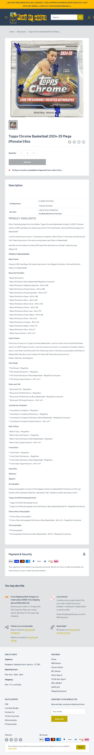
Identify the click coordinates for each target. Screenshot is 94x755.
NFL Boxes (56, 671)
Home (12, 32)
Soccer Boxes (57, 667)
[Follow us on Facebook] (6, 739)
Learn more (12, 748)
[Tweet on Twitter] (79, 142)
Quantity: (13, 153)
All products (21, 32)
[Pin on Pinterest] (74, 142)
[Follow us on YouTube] (16, 739)
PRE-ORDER (56, 683)
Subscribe (59, 719)
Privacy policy (11, 724)
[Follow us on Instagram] (11, 739)
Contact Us (9, 712)
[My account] (89, 17)
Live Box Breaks (12, 708)
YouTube (32, 637)
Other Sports (56, 675)
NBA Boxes (56, 663)
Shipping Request (59, 691)
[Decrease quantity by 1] (20, 153)
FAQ (6, 704)
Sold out (27, 162)
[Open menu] (6, 17)
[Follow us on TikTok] (20, 739)
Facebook (29, 629)
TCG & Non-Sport (58, 679)
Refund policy (11, 720)
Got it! (80, 747)
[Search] (80, 17)
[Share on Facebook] (69, 142)
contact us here (63, 633)
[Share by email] (83, 142)
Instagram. (15, 633)
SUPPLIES (55, 687)
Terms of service (12, 716)
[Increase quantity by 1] (33, 153)
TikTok (13, 640)
